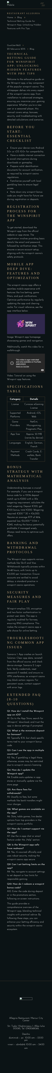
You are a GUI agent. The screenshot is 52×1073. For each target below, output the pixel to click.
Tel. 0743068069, (30, 1028)
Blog (19, 17)
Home (10, 17)
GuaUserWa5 (14, 45)
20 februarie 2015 (16, 49)
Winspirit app (18, 83)
